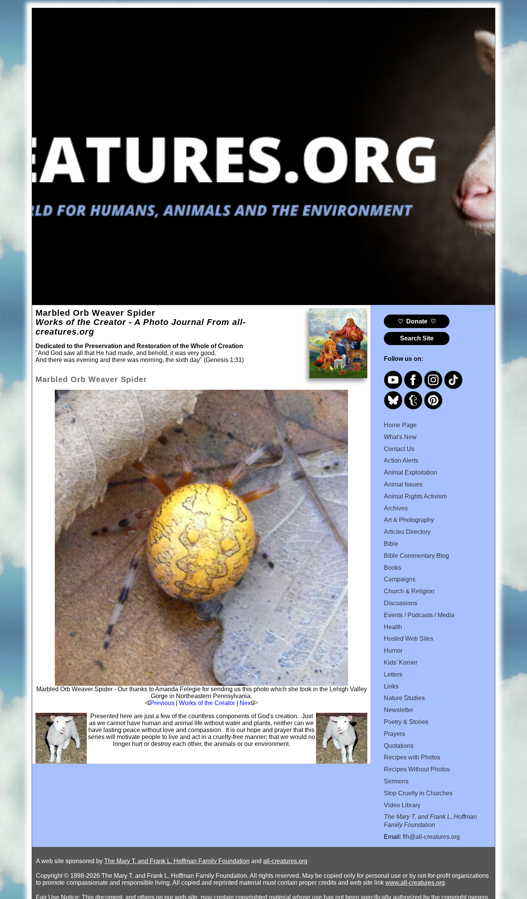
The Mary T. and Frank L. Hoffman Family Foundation (177, 861)
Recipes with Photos (412, 757)
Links (391, 686)
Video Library (402, 805)
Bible (391, 543)
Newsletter (398, 710)
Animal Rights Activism (415, 496)
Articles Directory (407, 532)
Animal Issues (403, 484)
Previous (162, 703)
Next (246, 703)
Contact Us (399, 449)
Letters (393, 674)
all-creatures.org (285, 861)
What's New (400, 437)
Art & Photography (409, 520)
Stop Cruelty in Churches (418, 793)
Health (393, 627)
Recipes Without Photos (417, 769)
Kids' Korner (400, 662)
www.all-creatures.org (415, 882)
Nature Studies (404, 698)
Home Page (400, 425)
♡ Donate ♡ (417, 321)
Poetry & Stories (406, 722)
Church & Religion (409, 591)
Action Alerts (401, 460)
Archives (396, 508)
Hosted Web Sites (408, 638)
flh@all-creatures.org (431, 836)
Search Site (417, 338)
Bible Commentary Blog (416, 555)
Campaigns (400, 579)
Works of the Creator (207, 703)
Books (392, 567)
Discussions (400, 603)
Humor (393, 650)
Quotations (399, 745)
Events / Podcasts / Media (419, 615)
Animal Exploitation (410, 472)
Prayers (394, 734)
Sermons (396, 781)
